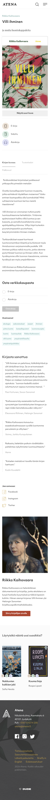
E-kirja (11, 292)
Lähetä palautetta (24, 758)
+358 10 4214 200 (29, 723)
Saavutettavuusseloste (26, 755)
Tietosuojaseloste (23, 751)
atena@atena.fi (23, 726)
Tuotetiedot (27, 163)
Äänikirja (12, 300)
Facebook (13, 492)
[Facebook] (18, 738)
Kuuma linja (35, 681)
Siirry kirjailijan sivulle (16, 613)
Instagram (13, 499)
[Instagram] (26, 738)
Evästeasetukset (34, 762)
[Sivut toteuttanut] (25, 790)
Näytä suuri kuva (25, 113)
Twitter (11, 505)
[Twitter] (33, 738)
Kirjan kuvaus (8, 163)
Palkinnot (7, 170)
